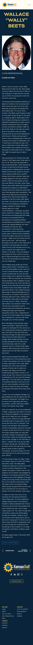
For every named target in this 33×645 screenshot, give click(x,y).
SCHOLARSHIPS (21, 611)
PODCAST (5, 625)
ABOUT (4, 611)
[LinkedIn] (15, 574)
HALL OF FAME (6, 613)
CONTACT (5, 623)
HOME (4, 609)
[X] (22, 574)
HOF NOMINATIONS (8, 616)
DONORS (19, 616)
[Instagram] (18, 574)
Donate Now (16, 581)
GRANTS (19, 613)
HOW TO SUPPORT (22, 609)
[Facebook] (11, 574)
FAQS (3, 618)
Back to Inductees (10, 542)
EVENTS (4, 627)
